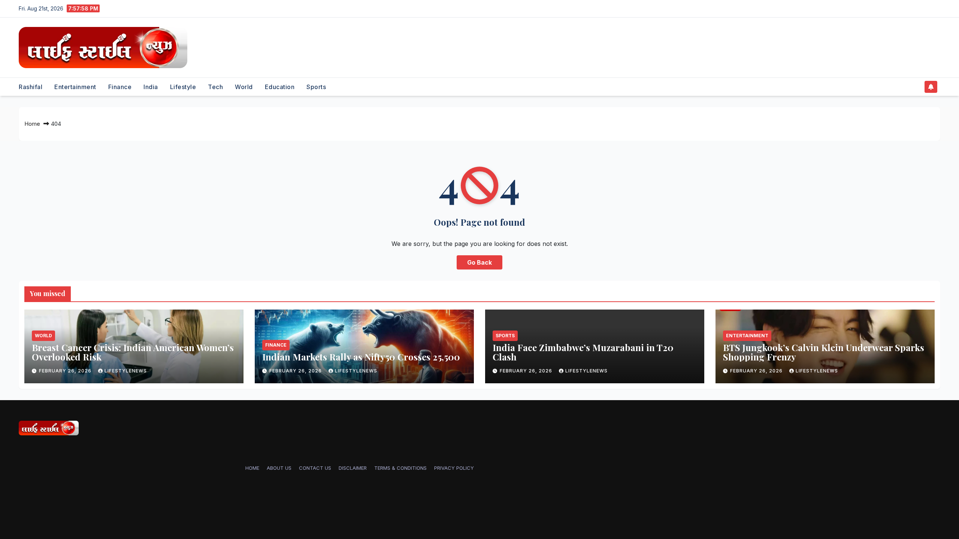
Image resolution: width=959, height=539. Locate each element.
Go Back (479, 262)
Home (32, 123)
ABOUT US (279, 468)
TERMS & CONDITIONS (400, 468)
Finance (120, 87)
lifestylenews (126, 371)
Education (280, 87)
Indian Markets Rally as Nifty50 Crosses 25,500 (361, 357)
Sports (316, 87)
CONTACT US (315, 468)
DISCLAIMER (353, 468)
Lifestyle (183, 87)
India (150, 87)
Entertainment (75, 87)
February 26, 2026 (66, 371)
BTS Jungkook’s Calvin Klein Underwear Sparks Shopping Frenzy (823, 352)
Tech (215, 87)
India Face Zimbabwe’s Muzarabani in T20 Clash (583, 352)
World (244, 87)
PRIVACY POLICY (454, 468)
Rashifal (30, 87)
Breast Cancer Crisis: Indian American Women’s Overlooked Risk (133, 352)
